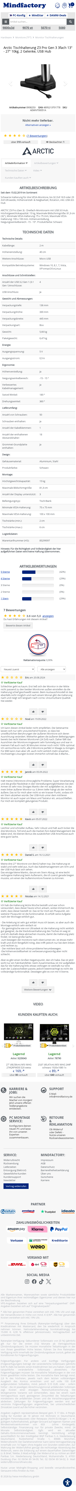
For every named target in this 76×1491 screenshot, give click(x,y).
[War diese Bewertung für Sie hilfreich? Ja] (33, 712)
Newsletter (9, 1180)
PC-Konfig (18, 15)
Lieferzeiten (10, 1167)
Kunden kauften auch (17, 177)
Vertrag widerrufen (16, 1186)
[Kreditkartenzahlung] (59, 1240)
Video (36, 170)
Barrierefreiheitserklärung (55, 1170)
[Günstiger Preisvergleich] (28, 1211)
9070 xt (28, 28)
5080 (62, 28)
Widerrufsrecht (12, 1160)
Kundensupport (12, 1177)
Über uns (46, 1173)
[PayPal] (59, 1229)
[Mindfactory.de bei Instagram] (27, 1281)
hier (32, 1470)
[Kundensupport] (57, 5)
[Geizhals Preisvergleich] (8, 1211)
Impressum (47, 1160)
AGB (43, 1163)
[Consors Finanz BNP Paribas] (38, 1240)
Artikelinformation (15, 163)
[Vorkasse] (17, 1240)
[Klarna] (38, 1229)
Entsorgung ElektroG (15, 1170)
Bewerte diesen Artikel (18, 625)
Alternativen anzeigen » (38, 125)
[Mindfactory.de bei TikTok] (41, 1281)
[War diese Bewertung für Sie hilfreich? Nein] (43, 712)
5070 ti (46, 28)
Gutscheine (47, 1177)
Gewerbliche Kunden (15, 1173)
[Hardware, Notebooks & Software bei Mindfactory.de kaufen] (25, 6)
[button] (5, 22)
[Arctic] (38, 151)
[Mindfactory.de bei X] (48, 1281)
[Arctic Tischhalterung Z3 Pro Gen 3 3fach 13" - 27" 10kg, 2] (38, 81)
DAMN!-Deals (57, 15)
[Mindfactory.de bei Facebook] (34, 1281)
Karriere (45, 1180)
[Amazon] (16, 1229)
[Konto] (64, 5)
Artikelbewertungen (45, 163)
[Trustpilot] (48, 1211)
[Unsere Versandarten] (38, 1264)
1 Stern (4, 598)
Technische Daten (14, 170)
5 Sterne (5, 571)
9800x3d (8, 28)
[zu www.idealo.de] (68, 1211)
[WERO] (38, 1246)
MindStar (37, 15)
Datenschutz (48, 1167)
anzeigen (48, 616)
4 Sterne (5, 578)
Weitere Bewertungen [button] (36, 989)
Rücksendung (11, 1163)
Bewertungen (37, 136)
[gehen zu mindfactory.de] (18, 1048)
